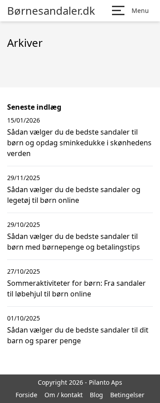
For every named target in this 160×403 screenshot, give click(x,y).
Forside (26, 395)
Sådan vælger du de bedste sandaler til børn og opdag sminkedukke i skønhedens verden (79, 142)
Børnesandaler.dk (51, 11)
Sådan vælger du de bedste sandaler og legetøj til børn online (73, 195)
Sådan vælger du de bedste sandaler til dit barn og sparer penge (77, 335)
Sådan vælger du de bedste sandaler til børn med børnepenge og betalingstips (73, 241)
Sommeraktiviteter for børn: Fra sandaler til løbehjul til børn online (76, 288)
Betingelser (127, 395)
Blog (96, 395)
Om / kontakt (63, 395)
